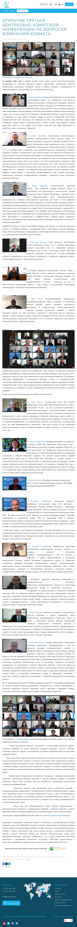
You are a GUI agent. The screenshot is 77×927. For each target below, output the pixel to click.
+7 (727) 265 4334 (8, 891)
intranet (69, 4)
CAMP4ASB (27, 859)
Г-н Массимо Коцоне (34, 480)
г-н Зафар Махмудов (21, 739)
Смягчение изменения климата (56, 856)
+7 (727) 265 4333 (8, 888)
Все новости (22, 11)
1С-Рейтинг (69, 916)
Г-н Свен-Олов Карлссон (36, 242)
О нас (57, 891)
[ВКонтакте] (3, 864)
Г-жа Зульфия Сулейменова (38, 546)
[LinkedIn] (9, 864)
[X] (6, 864)
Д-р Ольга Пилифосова (35, 441)
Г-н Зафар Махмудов (36, 185)
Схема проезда (13, 904)
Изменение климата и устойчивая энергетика (20, 856)
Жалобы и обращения (63, 905)
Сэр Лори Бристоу (34, 402)
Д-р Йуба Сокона (34, 299)
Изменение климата (40, 856)
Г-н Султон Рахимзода (36, 136)
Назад (6, 866)
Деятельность (60, 894)
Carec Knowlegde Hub (63, 900)
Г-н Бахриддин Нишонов (35, 642)
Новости (12, 11)
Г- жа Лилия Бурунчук (34, 97)
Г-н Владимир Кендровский (38, 501)
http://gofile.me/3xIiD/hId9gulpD (59, 815)
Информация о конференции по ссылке (17, 77)
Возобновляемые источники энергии (13, 859)
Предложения (60, 902)
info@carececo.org (9, 897)
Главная (5, 11)
